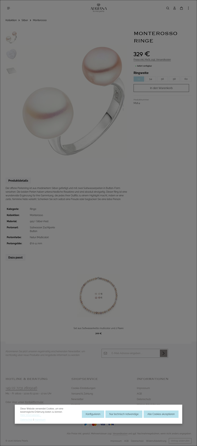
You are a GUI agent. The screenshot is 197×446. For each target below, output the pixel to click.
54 (150, 78)
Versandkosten (120, 433)
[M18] (73, 101)
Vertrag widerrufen (180, 441)
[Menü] (9, 8)
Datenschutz (144, 399)
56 (162, 78)
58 (174, 78)
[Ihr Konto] (174, 8)
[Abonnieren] (163, 353)
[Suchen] (168, 8)
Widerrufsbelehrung (156, 441)
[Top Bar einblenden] (188, 8)
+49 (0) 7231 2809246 (21, 388)
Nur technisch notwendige (124, 414)
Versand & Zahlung (82, 393)
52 (139, 78)
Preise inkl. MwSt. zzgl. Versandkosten (152, 59)
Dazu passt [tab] (15, 257)
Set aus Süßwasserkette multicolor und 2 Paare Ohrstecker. (99, 328)
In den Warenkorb (161, 88)
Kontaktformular (34, 402)
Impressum (143, 388)
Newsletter (77, 399)
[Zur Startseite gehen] (98, 8)
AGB (139, 393)
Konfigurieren (93, 414)
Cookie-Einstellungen (83, 388)
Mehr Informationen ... (30, 415)
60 (186, 78)
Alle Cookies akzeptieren (161, 414)
